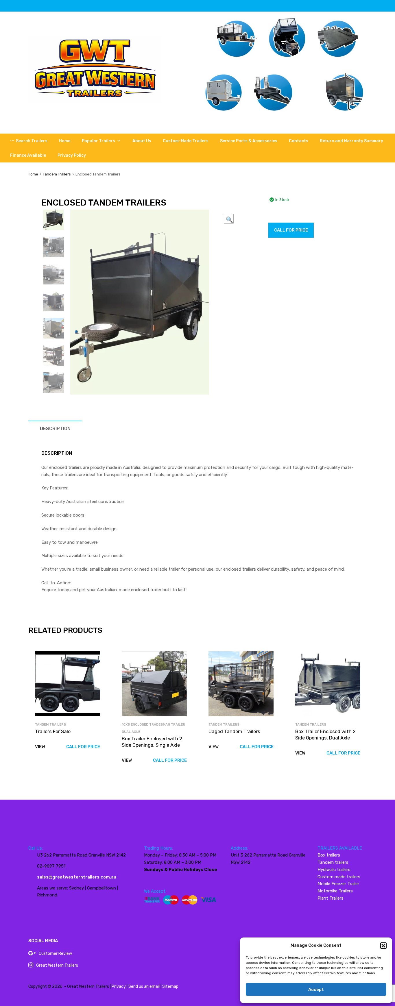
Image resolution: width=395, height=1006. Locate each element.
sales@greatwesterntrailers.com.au (76, 877)
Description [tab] (55, 428)
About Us (141, 140)
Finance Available (28, 155)
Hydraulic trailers (334, 869)
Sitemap (170, 986)
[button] (383, 945)
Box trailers (329, 855)
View (40, 746)
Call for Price (291, 230)
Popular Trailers (98, 140)
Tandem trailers (333, 862)
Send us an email (144, 986)
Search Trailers (31, 140)
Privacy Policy (72, 155)
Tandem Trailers (57, 174)
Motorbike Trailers (335, 891)
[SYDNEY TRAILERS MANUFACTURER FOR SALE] (94, 101)
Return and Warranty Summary (351, 140)
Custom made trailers (339, 876)
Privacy (119, 986)
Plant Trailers (331, 898)
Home (64, 140)
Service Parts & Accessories (248, 140)
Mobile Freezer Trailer (338, 883)
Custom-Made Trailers (185, 140)
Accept (316, 989)
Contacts (298, 140)
